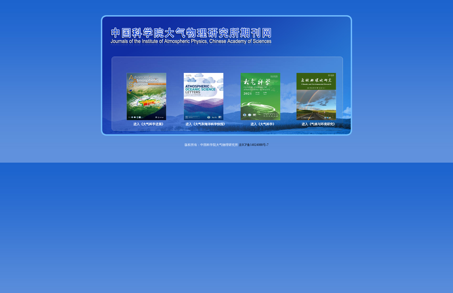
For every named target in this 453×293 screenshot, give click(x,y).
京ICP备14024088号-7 (253, 145)
